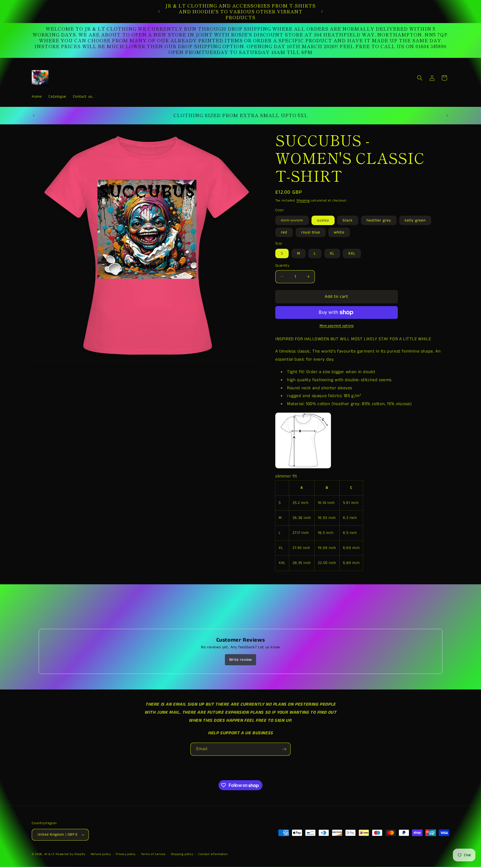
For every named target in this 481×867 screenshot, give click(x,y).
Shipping (303, 200)
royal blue (310, 232)
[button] (420, 78)
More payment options (337, 325)
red (284, 232)
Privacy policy (126, 854)
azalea (323, 220)
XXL (351, 253)
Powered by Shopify (70, 854)
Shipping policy (182, 854)
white (339, 232)
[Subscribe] (284, 749)
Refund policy (101, 854)
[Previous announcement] (159, 11)
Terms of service (153, 854)
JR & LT (50, 854)
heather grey (379, 220)
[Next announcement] (322, 11)
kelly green (415, 220)
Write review (240, 659)
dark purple (295, 221)
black (348, 220)
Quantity (282, 265)
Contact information (213, 854)
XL (332, 253)
